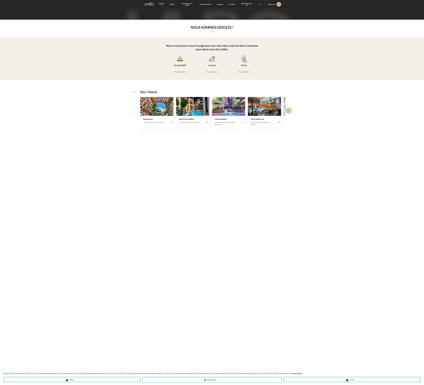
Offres (172, 4)
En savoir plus (180, 72)
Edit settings (211, 380)
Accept (352, 379)
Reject (71, 379)
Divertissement (205, 4)
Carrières (231, 4)
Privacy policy (297, 373)
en (260, 4)
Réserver (272, 4)
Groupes (220, 4)
